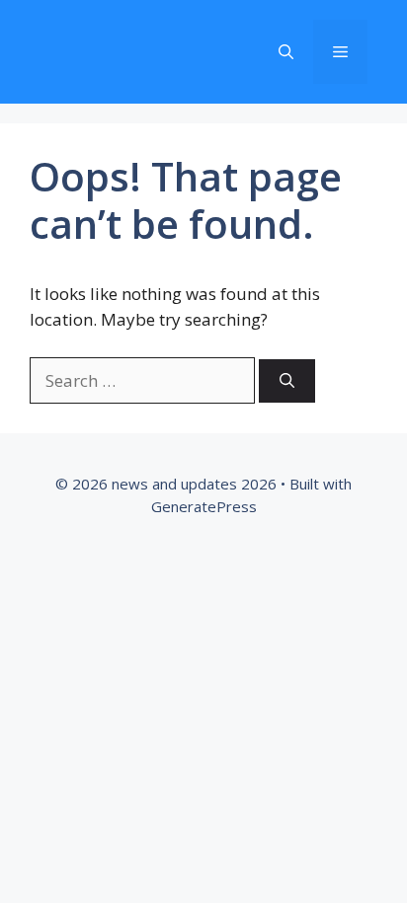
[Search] (287, 381)
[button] (286, 52)
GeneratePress (204, 506)
